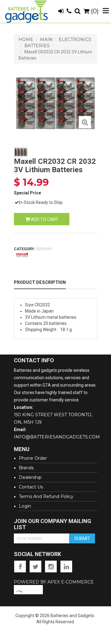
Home (25, 39)
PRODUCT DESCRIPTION (40, 282)
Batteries (37, 45)
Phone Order (33, 458)
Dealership (30, 477)
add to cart (44, 219)
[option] (55, 103)
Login (25, 506)
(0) (94, 11)
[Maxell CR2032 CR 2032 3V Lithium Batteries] (85, 122)
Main (46, 39)
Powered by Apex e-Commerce (54, 582)
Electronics (75, 39)
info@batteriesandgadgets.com (57, 437)
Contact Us (31, 487)
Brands (26, 468)
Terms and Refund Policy (46, 496)
